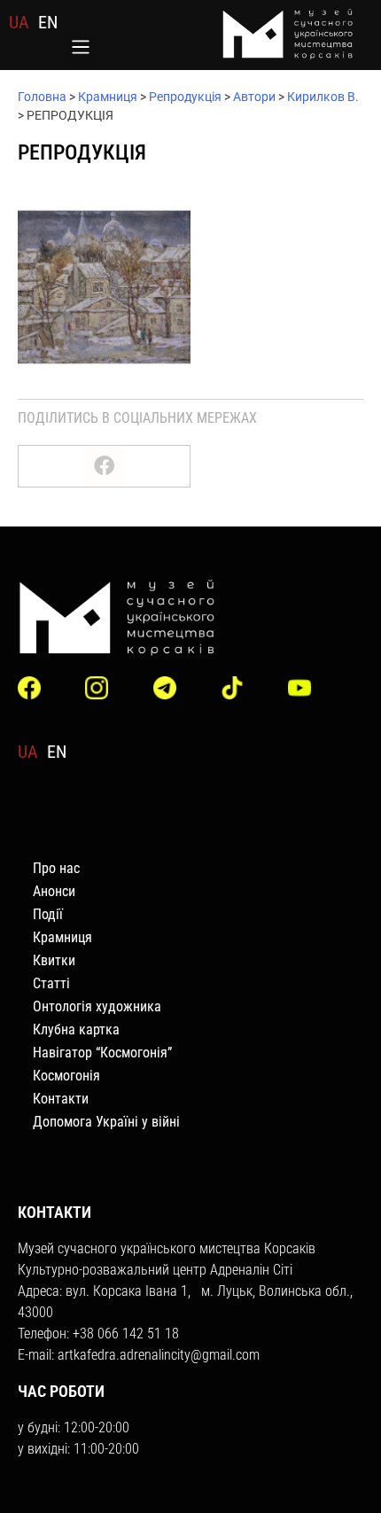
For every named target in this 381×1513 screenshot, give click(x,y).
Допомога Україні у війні (106, 1121)
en (48, 22)
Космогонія (66, 1075)
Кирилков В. (323, 97)
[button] (81, 49)
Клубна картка (76, 1029)
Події (48, 914)
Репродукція (185, 97)
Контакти (61, 1098)
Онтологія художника (97, 1006)
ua (19, 22)
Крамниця (107, 97)
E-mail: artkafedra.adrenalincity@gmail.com (139, 1354)
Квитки (54, 960)
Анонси (54, 891)
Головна (42, 97)
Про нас (56, 868)
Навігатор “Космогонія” (102, 1052)
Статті (51, 983)
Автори (254, 97)
